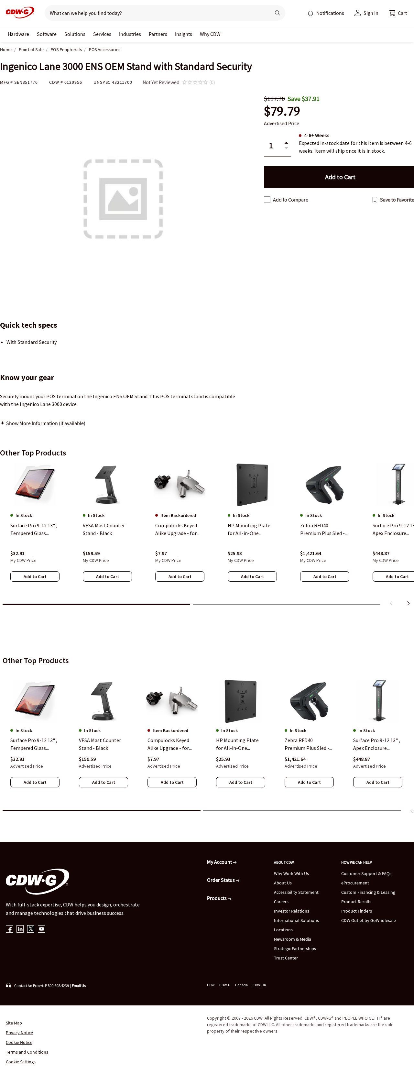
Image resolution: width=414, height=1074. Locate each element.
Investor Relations (291, 911)
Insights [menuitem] (183, 34)
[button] (398, 13)
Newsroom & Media (292, 939)
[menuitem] (310, 13)
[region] (207, 536)
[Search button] (277, 13)
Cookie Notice (19, 1042)
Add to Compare (290, 199)
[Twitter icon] (31, 929)
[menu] (325, 13)
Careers (281, 901)
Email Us (79, 985)
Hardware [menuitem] (18, 34)
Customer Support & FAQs (366, 873)
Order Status (221, 880)
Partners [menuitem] (158, 34)
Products (217, 898)
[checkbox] (267, 199)
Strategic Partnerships (295, 948)
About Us (283, 883)
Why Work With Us (291, 873)
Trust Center (286, 958)
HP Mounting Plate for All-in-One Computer (237, 744)
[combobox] (155, 13)
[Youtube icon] (41, 929)
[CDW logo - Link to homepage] (18, 13)
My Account (220, 862)
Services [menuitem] (102, 34)
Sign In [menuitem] (371, 13)
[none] (18, 34)
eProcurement (355, 883)
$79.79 (282, 111)
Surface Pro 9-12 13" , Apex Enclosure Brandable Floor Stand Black (376, 744)
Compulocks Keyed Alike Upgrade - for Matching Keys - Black (171, 744)
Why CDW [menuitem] (210, 34)
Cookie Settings (21, 1062)
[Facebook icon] (9, 929)
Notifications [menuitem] (330, 13)
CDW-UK (259, 984)
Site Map (14, 1023)
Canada (241, 984)
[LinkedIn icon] (20, 929)
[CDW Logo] (18, 13)
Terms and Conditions (27, 1052)
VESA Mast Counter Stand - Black (100, 744)
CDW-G (224, 984)
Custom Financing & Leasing (368, 892)
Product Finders (356, 911)
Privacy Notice (19, 1033)
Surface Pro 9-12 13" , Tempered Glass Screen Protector (33, 744)
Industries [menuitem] (130, 34)
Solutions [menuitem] (74, 34)
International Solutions (296, 920)
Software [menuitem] (47, 34)
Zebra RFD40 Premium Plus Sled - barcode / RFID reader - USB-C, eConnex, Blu (308, 744)
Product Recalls (356, 901)
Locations (283, 930)
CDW (210, 984)
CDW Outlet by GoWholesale (368, 920)
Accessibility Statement (296, 892)
